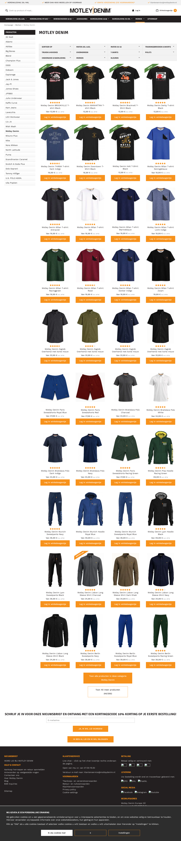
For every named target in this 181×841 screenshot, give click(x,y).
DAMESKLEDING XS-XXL (121, 19)
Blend (8, 56)
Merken (138, 19)
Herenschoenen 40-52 (62, 19)
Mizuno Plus (11, 136)
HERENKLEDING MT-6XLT (39, 19)
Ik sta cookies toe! (57, 833)
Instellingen (124, 833)
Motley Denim (12, 131)
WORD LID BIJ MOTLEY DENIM (18, 761)
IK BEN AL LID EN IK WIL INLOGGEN (90, 739)
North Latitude (13, 150)
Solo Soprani (12, 169)
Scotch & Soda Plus (15, 164)
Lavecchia (10, 112)
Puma (8, 155)
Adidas (9, 46)
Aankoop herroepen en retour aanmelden (24, 769)
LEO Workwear (13, 117)
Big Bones (10, 51)
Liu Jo (9, 121)
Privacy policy (69, 789)
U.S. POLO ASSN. (14, 178)
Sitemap (8, 791)
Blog (6, 781)
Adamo (9, 42)
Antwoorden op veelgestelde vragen (21, 772)
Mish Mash (11, 126)
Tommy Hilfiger (13, 173)
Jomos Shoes (12, 89)
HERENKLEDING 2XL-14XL (15, 19)
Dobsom (9, 70)
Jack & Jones (12, 79)
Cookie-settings (70, 792)
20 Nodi (9, 37)
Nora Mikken (12, 145)
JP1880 (9, 93)
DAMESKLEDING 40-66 (98, 19)
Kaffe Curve (11, 103)
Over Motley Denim (13, 778)
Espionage (10, 74)
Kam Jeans (11, 108)
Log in (137, 10)
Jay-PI (9, 84)
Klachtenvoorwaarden (73, 786)
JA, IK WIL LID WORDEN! (90, 729)
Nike (8, 140)
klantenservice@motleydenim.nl (163, 3)
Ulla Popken (11, 183)
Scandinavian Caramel (16, 159)
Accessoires (82, 19)
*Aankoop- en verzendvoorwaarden (80, 781)
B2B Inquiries (10, 784)
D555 (8, 65)
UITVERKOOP (152, 19)
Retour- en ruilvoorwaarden (76, 784)
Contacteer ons (11, 775)
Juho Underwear (14, 98)
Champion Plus (13, 60)
